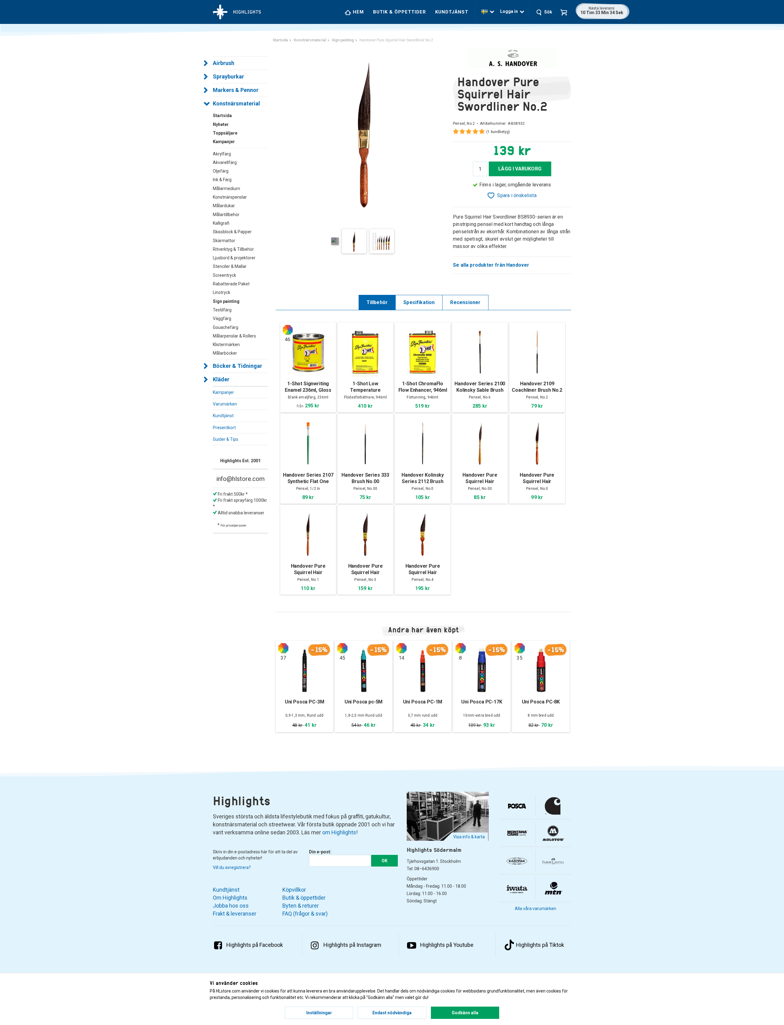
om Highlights (339, 832)
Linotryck (221, 292)
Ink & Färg (222, 179)
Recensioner (465, 302)
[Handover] (512, 58)
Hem (357, 12)
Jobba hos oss (231, 905)
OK (384, 860)
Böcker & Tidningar (237, 366)
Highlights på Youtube (446, 945)
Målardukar (224, 205)
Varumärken (225, 404)
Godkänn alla (465, 1012)
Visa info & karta (469, 836)
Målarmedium (226, 188)
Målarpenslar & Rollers (234, 335)
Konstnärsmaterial (236, 103)
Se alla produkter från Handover (491, 265)
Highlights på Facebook (254, 945)
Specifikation (419, 302)
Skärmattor (224, 240)
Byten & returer (300, 905)
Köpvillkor (294, 889)
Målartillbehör (226, 214)
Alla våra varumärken (535, 908)
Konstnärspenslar (230, 197)
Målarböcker (225, 353)
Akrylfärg (222, 153)
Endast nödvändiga (392, 1012)
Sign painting (226, 301)
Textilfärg (222, 309)
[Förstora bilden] (364, 135)
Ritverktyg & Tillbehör (233, 249)
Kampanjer (223, 392)
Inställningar (319, 1012)
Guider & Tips (225, 439)
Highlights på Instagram (352, 945)
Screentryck (224, 275)
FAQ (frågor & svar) (305, 913)
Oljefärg (220, 171)
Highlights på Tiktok (540, 945)
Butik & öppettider (399, 12)
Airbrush (223, 63)
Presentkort (224, 427)
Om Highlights (230, 897)
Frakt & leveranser (234, 913)
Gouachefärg (225, 327)
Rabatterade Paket (231, 283)
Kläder (221, 379)
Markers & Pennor (235, 90)
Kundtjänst (451, 12)
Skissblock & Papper (232, 231)
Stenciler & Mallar (230, 266)
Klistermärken (226, 344)
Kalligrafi (221, 223)
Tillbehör (377, 302)
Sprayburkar (228, 76)
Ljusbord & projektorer (234, 257)
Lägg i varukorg (519, 169)
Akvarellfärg (225, 162)
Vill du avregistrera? (232, 867)
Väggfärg (222, 318)
